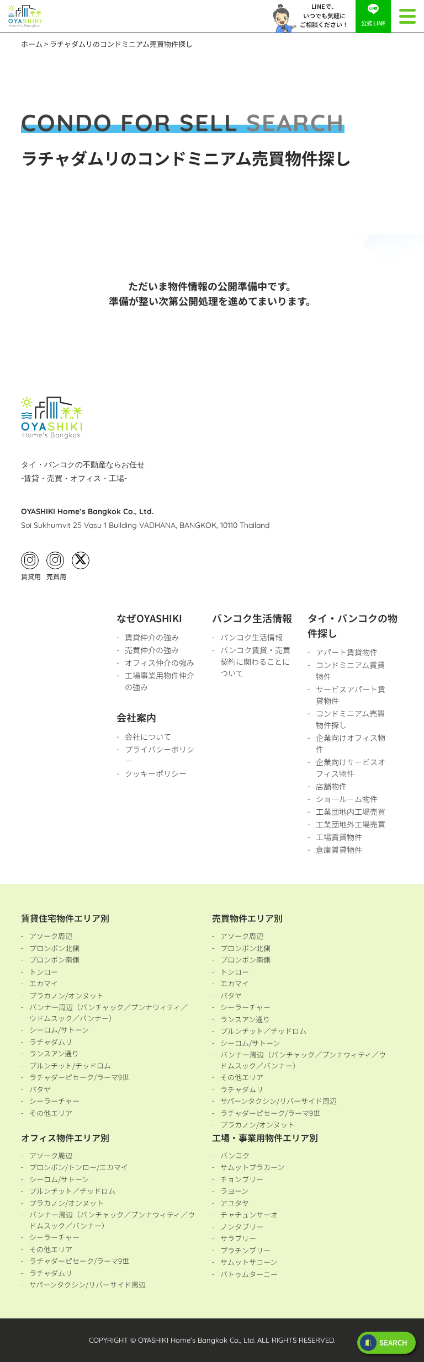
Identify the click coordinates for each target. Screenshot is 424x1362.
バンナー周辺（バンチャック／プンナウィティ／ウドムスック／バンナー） (108, 1012)
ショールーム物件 (347, 798)
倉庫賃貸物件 (339, 849)
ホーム (32, 44)
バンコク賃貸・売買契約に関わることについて (255, 661)
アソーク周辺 (50, 936)
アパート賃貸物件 (347, 652)
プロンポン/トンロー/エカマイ (78, 1167)
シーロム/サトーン (59, 1029)
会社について (148, 736)
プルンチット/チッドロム (70, 1065)
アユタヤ (234, 1203)
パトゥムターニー (249, 1274)
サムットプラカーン (252, 1167)
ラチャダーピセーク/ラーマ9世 (79, 1077)
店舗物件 (331, 786)
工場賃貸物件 (339, 836)
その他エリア (50, 1113)
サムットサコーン (248, 1262)
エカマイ (43, 983)
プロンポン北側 (54, 948)
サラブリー (238, 1238)
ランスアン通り (54, 1053)
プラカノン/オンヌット (66, 995)
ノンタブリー (241, 1226)
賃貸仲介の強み (152, 637)
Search (393, 1342)
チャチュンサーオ (249, 1214)
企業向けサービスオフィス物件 (350, 767)
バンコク (235, 1155)
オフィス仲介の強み (159, 662)
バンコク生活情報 (251, 637)
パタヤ (40, 1089)
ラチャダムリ (50, 1042)
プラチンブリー (245, 1250)
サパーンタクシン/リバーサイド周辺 (278, 1101)
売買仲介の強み (152, 649)
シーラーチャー (54, 1101)
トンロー (43, 971)
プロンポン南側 (54, 959)
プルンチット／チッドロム (263, 1030)
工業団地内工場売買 (350, 811)
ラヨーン (234, 1190)
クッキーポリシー (156, 773)
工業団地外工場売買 (350, 824)
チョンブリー (241, 1179)
